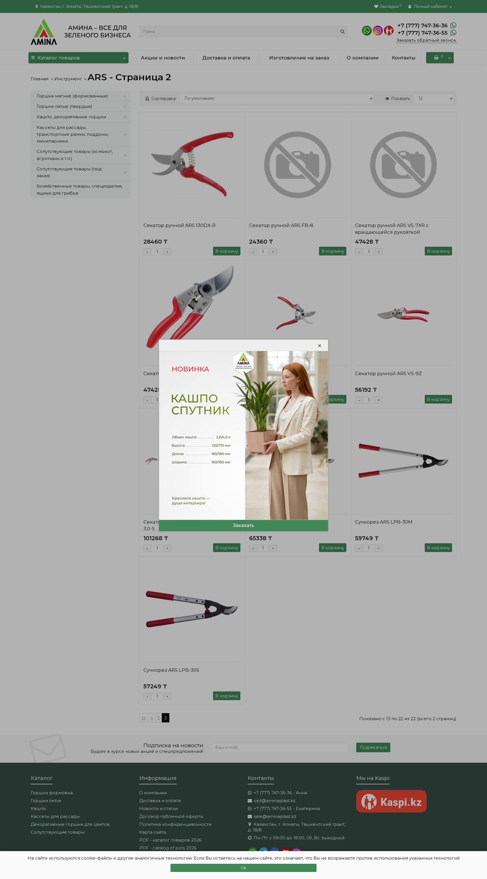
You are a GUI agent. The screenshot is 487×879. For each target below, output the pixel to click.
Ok (243, 867)
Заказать (243, 525)
